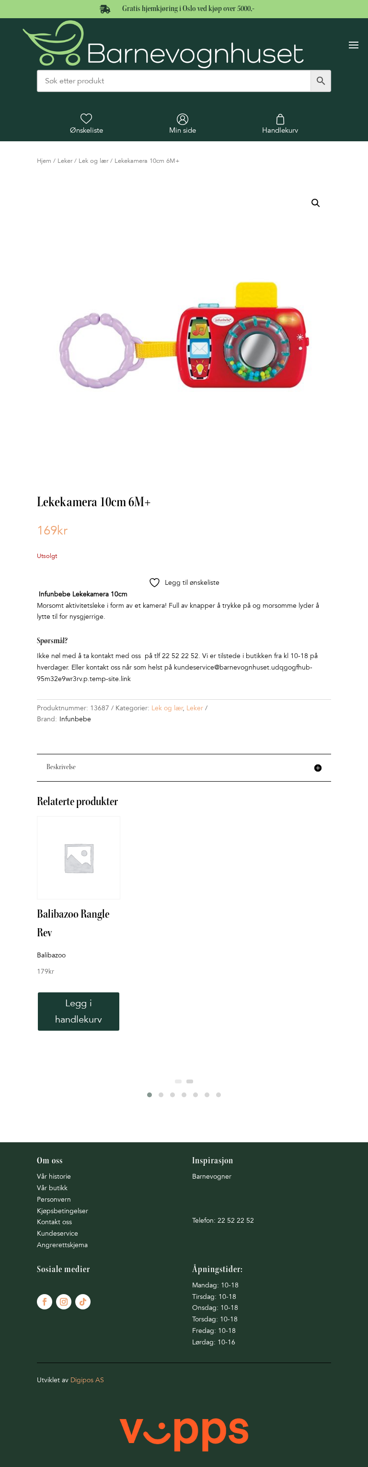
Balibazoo (51, 955)
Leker (65, 161)
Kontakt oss (54, 1222)
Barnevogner (211, 1176)
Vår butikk (52, 1188)
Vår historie (54, 1176)
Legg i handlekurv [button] (78, 1011)
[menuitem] (86, 124)
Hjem (44, 161)
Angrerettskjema (62, 1245)
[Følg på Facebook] (44, 1301)
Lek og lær (93, 161)
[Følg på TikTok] (83, 1301)
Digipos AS (87, 1380)
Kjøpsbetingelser (62, 1211)
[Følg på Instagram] (63, 1301)
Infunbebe (75, 719)
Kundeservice (57, 1233)
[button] (315, 203)
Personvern (54, 1199)
